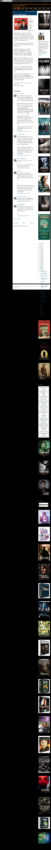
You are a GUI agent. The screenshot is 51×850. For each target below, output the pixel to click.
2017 (41, 254)
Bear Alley (44, 395)
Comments (42, 505)
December (43, 271)
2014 (41, 259)
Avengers (15, 36)
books (27, 8)
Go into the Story (43, 410)
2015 (41, 257)
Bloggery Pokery (44, 399)
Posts (41, 503)
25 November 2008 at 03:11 (23, 131)
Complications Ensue (44, 407)
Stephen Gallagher (20, 158)
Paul (18, 171)
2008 (41, 270)
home (14, 8)
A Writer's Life (43, 390)
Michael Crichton (43, 289)
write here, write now (44, 436)
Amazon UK (29, 57)
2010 (41, 266)
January (42, 314)
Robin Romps (43, 291)
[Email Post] (18, 84)
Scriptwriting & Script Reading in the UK (44, 420)
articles (35, 8)
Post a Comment (17, 218)
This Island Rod (44, 430)
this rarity (31, 73)
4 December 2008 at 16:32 (23, 193)
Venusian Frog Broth (44, 431)
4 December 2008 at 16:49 (23, 201)
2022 (41, 245)
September (43, 300)
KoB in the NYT (43, 293)
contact (48, 8)
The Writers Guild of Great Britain (44, 427)
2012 (41, 263)
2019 (41, 250)
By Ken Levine (44, 405)
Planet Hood (43, 417)
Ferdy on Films (44, 408)
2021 (41, 247)
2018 (41, 252)
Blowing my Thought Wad (44, 401)
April (42, 309)
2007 (41, 316)
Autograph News (43, 296)
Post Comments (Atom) (23, 225)
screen (22, 8)
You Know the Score (20, 14)
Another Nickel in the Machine (44, 392)
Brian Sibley (43, 403)
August (42, 302)
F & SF (41, 283)
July (42, 304)
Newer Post (16, 223)
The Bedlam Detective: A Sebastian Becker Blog (44, 424)
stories (31, 8)
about (44, 8)
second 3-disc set (18, 66)
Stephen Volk (43, 422)
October (42, 298)
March (42, 311)
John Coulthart (43, 415)
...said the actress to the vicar (43, 388)
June (42, 305)
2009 (41, 268)
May (42, 307)
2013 (41, 261)
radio (40, 8)
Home (24, 223)
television (20, 85)
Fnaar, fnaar (42, 281)
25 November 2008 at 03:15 (23, 155)
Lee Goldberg (19, 93)
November (43, 273)
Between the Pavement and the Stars (43, 397)
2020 (41, 249)
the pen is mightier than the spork (43, 434)
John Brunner (43, 294)
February (42, 312)
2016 (41, 256)
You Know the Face (44, 284)
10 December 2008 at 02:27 (23, 215)
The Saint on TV (43, 276)
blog (18, 8)
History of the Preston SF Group (44, 413)
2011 (41, 264)
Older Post (32, 223)
